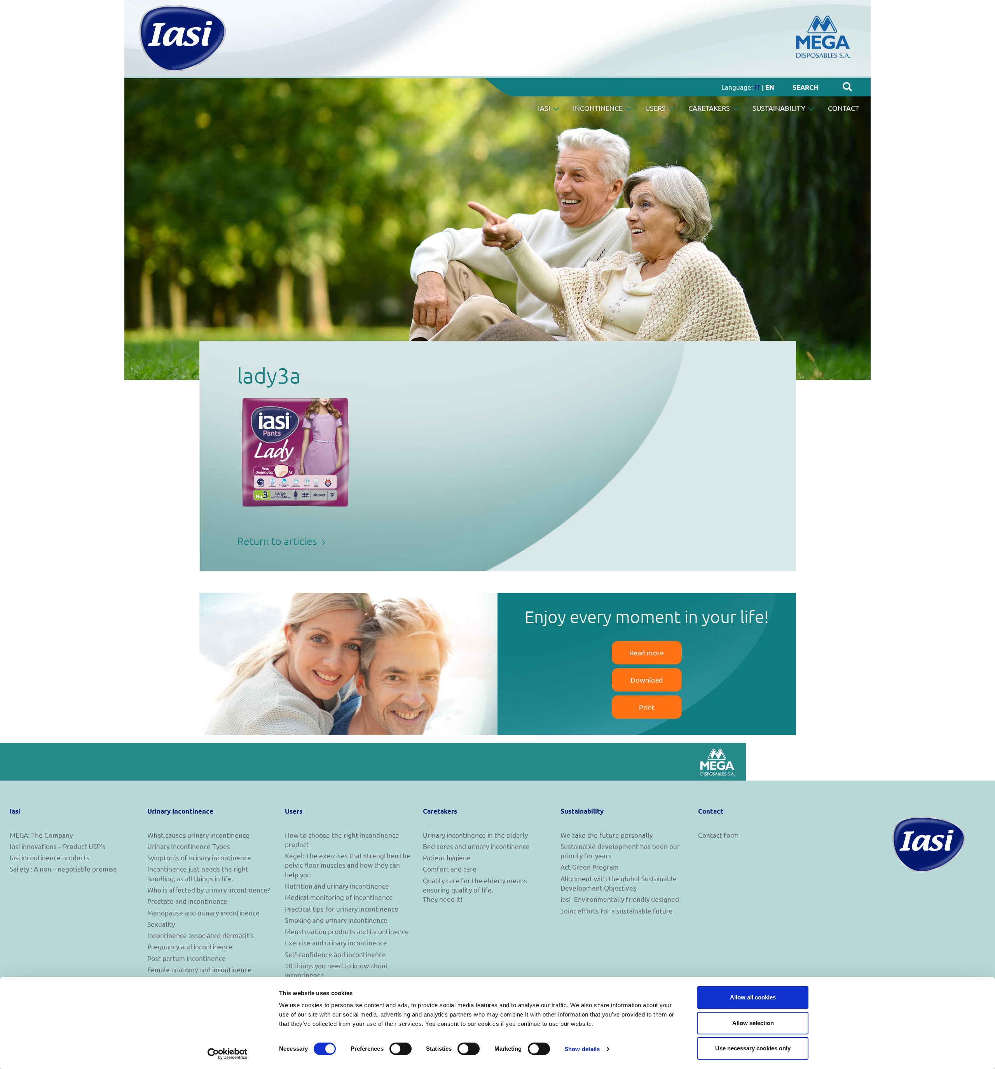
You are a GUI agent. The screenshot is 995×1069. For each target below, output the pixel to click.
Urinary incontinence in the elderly (475, 835)
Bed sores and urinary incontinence (476, 846)
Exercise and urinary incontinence (336, 942)
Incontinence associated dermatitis (200, 935)
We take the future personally (606, 835)
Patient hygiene (447, 857)
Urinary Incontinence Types (188, 846)
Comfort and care (450, 869)
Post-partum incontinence (186, 958)
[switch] (400, 1049)
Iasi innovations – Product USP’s (57, 846)
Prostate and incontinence (187, 901)
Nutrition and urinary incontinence (337, 886)
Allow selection (753, 1023)
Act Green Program (589, 867)
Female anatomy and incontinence (199, 969)
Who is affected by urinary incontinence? (208, 890)
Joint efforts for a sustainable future (616, 911)
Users (656, 108)
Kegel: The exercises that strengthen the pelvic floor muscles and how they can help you (347, 865)
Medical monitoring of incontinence (339, 897)
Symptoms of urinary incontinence (199, 857)
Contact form (718, 835)
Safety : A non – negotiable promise (63, 869)
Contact (843, 108)
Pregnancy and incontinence (190, 946)
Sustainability (779, 108)
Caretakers (709, 108)
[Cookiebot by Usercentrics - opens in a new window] (228, 1054)
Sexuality (161, 924)
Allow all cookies (753, 997)
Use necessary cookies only (753, 1048)
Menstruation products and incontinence (347, 931)
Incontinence (598, 108)
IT (757, 87)
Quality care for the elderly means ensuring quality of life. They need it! (475, 889)
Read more (646, 652)
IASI (545, 108)
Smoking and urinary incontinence (336, 920)
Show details (582, 1049)
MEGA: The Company (41, 835)
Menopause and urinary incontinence (203, 912)
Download (646, 680)
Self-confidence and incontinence (335, 954)
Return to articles (278, 540)
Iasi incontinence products (49, 857)
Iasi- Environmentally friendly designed (619, 899)
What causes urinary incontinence (198, 835)
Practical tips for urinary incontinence (341, 909)
